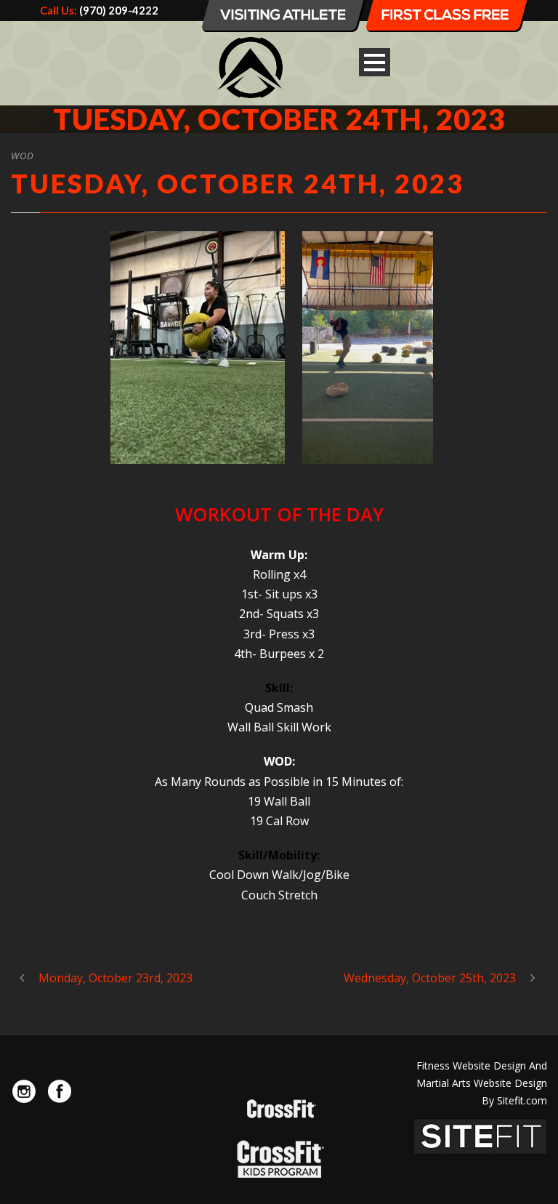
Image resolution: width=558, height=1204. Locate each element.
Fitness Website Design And (481, 1065)
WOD (22, 155)
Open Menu (374, 62)
